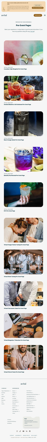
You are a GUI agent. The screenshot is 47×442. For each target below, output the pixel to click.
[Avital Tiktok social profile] (20, 431)
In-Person (9, 419)
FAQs (2, 398)
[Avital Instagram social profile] (17, 431)
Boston (13, 390)
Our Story (3, 392)
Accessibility (18, 435)
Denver (13, 396)
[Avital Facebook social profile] (30, 431)
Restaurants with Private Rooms (32, 394)
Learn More (37, 5)
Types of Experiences (5, 390)
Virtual (13, 413)
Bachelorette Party (30, 405)
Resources (3, 400)
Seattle (13, 407)
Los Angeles (14, 400)
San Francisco (15, 405)
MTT (35, 437)
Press (2, 402)
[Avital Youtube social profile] (23, 431)
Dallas (13, 394)
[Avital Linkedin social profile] (27, 431)
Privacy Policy (26, 435)
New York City (15, 402)
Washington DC (15, 411)
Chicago (14, 392)
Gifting (28, 409)
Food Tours (29, 390)
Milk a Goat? (34, 435)
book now (38, 15)
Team (3, 394)
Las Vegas (14, 398)
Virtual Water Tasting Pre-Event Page (14, 276)
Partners (3, 396)
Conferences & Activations (31, 400)
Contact (12, 435)
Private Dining (29, 392)
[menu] (45, 15)
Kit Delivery (9, 423)
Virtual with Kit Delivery (11, 421)
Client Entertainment (30, 398)
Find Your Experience (38, 7)
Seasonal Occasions (30, 407)
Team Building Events (30, 396)
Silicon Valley (14, 409)
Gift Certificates (29, 411)
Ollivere (29, 437)
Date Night (29, 403)
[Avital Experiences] (4, 15)
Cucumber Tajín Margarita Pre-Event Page (15, 69)
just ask (32, 31)
